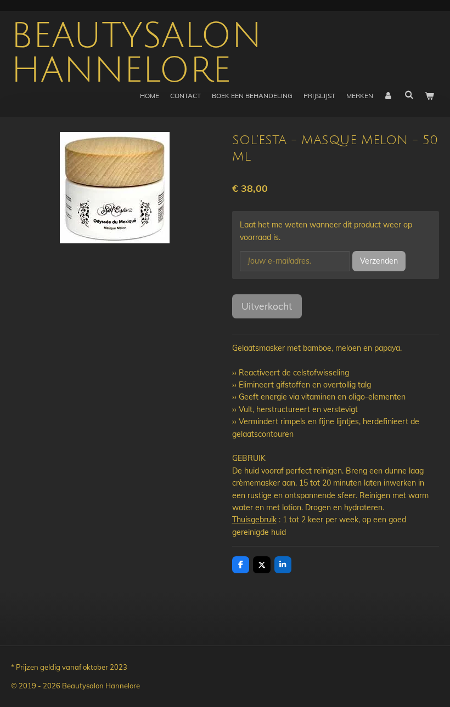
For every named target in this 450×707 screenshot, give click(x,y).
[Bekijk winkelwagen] (429, 95)
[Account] (389, 95)
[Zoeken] (408, 94)
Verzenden (379, 261)
